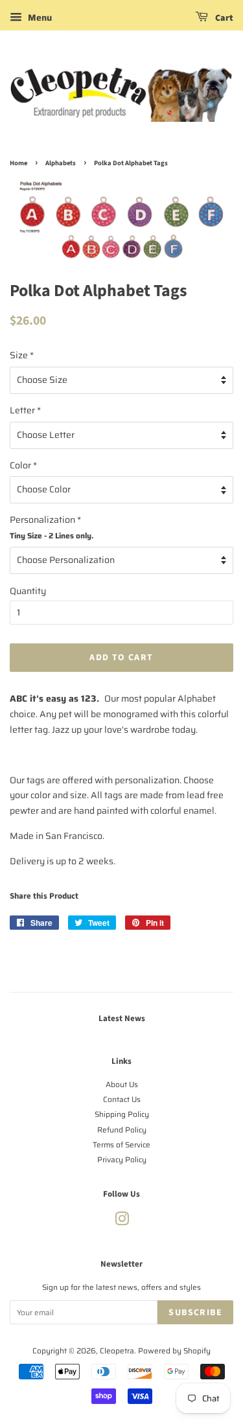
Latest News (121, 1018)
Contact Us (122, 1099)
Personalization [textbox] (52, 527)
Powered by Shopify (174, 1350)
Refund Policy (121, 1129)
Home (18, 163)
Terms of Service (121, 1144)
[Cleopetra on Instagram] (122, 1221)
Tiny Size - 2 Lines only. (52, 535)
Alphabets (60, 163)
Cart (223, 18)
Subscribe (195, 1312)
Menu (38, 17)
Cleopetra (117, 1350)
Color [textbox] (23, 465)
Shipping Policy (122, 1114)
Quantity (28, 591)
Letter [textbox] (25, 410)
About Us (122, 1084)
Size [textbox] (22, 355)
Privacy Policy (121, 1159)
